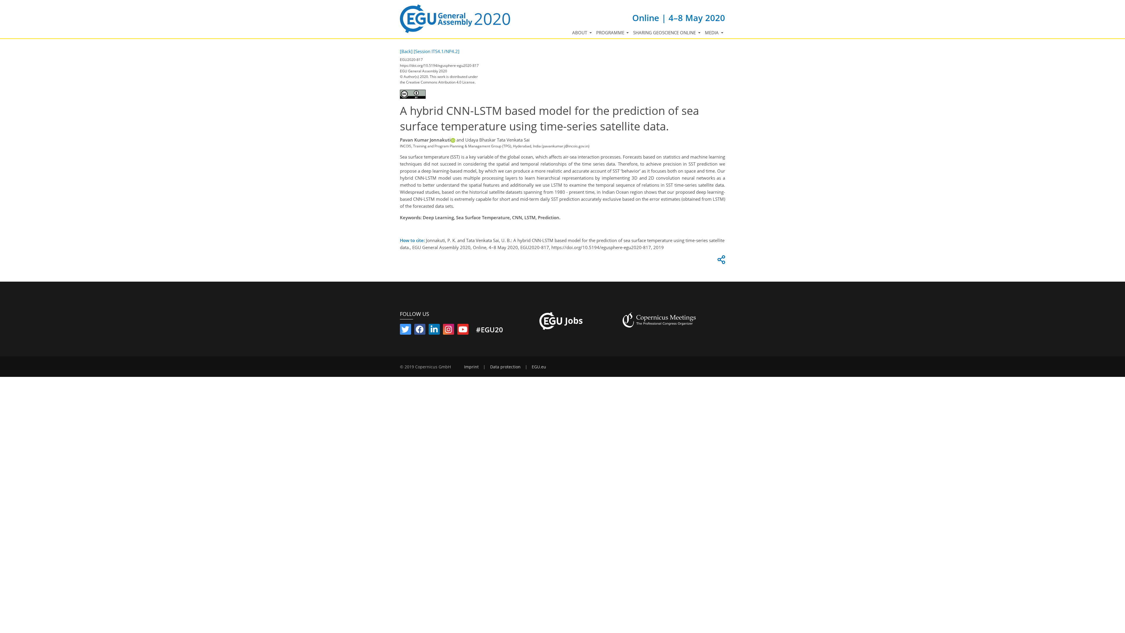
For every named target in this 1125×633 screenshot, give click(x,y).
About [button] (580, 32)
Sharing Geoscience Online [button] (665, 32)
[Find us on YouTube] (462, 330)
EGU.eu (539, 367)
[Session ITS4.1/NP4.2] (436, 51)
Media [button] (712, 32)
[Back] (406, 51)
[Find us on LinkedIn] (434, 330)
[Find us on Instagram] (448, 330)
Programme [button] (610, 32)
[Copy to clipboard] (720, 261)
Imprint (471, 367)
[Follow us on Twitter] (405, 330)
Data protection (505, 367)
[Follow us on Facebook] (419, 330)
